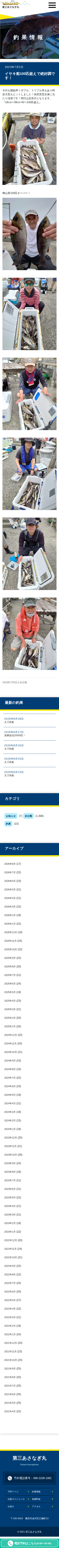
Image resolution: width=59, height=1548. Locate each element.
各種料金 (36, 1499)
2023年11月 (10, 1146)
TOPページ (15, 1491)
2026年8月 (10, 863)
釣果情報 (36, 1491)
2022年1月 (10, 1334)
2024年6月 (10, 1086)
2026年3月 (10, 906)
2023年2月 (10, 1223)
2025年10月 (10, 949)
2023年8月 (10, 1171)
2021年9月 (10, 1368)
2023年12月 (10, 1137)
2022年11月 (10, 1248)
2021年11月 (10, 1351)
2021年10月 (10, 1360)
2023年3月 (10, 1214)
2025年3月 (10, 1009)
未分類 (28, 816)
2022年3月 (10, 1317)
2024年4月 (10, 1103)
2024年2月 (10, 1120)
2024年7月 (10, 1077)
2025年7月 (10, 975)
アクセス (36, 1506)
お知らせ (11, 816)
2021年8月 (10, 1377)
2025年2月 (10, 1017)
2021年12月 (10, 1343)
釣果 (8, 823)
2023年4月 (10, 1206)
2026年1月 (10, 923)
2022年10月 (10, 1257)
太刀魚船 (9, 722)
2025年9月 (10, 958)
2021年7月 (10, 1385)
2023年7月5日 (10, 682)
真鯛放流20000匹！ (15, 735)
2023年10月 (10, 1154)
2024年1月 (10, 1129)
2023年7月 (10, 1180)
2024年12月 (10, 1035)
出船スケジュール (16, 1499)
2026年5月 (10, 889)
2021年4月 (10, 1411)
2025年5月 (10, 992)
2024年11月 (10, 1043)
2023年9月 (10, 1163)
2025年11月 (10, 940)
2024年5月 (10, 1094)
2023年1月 (10, 1231)
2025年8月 (10, 966)
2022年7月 (10, 1283)
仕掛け (11, 1506)
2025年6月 (10, 983)
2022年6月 (10, 1291)
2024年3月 (10, 1112)
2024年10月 (10, 1052)
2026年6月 (10, 881)
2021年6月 (10, 1394)
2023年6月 (10, 1189)
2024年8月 (10, 1069)
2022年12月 (10, 1240)
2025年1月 (10, 1026)
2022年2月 (10, 1325)
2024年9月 (10, 1060)
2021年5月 (10, 1402)
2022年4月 (10, 1308)
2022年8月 (10, 1274)
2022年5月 (10, 1300)
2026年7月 (10, 872)
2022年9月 (10, 1266)
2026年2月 (10, 915)
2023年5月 (10, 1197)
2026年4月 (10, 898)
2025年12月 (10, 932)
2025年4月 (10, 1000)
